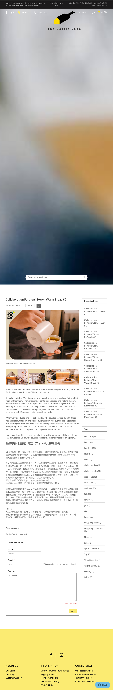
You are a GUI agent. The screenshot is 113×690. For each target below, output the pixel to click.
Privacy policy (47, 685)
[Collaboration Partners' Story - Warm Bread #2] (42, 361)
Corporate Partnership (85, 674)
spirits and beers (93, 548)
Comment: (13, 571)
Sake (88, 543)
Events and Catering (50, 681)
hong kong (90, 517)
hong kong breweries (93, 530)
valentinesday (92, 565)
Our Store (25, 12)
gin (87, 505)
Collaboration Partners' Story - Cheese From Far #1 (93, 368)
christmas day (92, 465)
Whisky (89, 571)
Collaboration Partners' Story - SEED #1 (94, 323)
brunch (88, 453)
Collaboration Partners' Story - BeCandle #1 (91, 346)
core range (90, 477)
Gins (87, 511)
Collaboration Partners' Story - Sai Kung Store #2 (93, 403)
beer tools (90, 442)
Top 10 (88, 554)
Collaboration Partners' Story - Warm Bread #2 (36, 299)
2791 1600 (42, 12)
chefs (88, 459)
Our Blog (10, 674)
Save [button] (73, 611)
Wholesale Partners (84, 670)
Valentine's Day (92, 560)
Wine (88, 577)
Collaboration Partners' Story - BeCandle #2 (91, 334)
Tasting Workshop (83, 677)
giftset (88, 499)
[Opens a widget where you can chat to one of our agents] (102, 685)
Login (92, 12)
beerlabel (90, 448)
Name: (11, 549)
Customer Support (14, 677)
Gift (87, 494)
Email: (11, 560)
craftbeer (90, 488)
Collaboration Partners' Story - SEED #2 (94, 311)
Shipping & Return (49, 674)
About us (83, 12)
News (88, 537)
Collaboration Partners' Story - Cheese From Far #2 (93, 357)
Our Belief (10, 670)
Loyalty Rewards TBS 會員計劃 (55, 670)
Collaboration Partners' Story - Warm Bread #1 (94, 391)
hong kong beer (92, 522)
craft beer (90, 482)
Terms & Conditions (49, 677)
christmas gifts (92, 471)
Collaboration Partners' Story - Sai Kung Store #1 (93, 414)
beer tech (90, 436)
